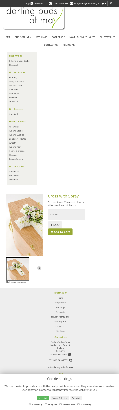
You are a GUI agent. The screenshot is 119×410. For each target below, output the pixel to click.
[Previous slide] (10, 268)
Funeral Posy (15, 146)
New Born (13, 89)
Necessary (36, 404)
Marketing (85, 404)
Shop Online (22, 37)
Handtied (13, 114)
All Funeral (14, 126)
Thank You (14, 101)
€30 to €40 (13, 175)
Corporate (58, 37)
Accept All (43, 398)
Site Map (60, 331)
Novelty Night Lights (82, 37)
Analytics (52, 404)
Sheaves (13, 154)
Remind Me (69, 44)
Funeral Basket (16, 130)
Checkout (13, 65)
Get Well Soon (15, 85)
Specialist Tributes (17, 138)
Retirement (14, 93)
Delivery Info (107, 37)
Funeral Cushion (16, 134)
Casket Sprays (16, 159)
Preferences (68, 404)
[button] (17, 269)
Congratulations (16, 81)
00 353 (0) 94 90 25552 (59, 360)
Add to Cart (61, 232)
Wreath (12, 142)
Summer (13, 97)
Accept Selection (59, 398)
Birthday (13, 77)
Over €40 (13, 179)
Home (7, 37)
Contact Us (51, 44)
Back (56, 225)
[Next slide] (39, 268)
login (28, 3)
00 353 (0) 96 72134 (59, 354)
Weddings (41, 37)
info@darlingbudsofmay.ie (60, 367)
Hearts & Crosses (17, 150)
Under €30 (14, 171)
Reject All (76, 398)
